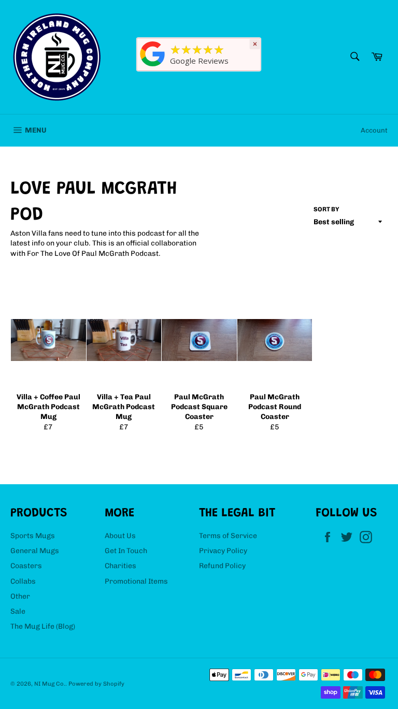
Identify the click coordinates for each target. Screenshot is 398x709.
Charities (120, 565)
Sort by (326, 209)
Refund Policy (222, 565)
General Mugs (34, 550)
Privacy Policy (223, 550)
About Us (120, 535)
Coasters (26, 565)
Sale (17, 611)
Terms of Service (228, 535)
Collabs (23, 581)
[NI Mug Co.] (153, 66)
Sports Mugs (32, 535)
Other (20, 596)
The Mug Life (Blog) (42, 626)
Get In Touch (126, 550)
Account (374, 130)
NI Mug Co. (49, 683)
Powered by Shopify (96, 683)
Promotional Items (136, 581)
